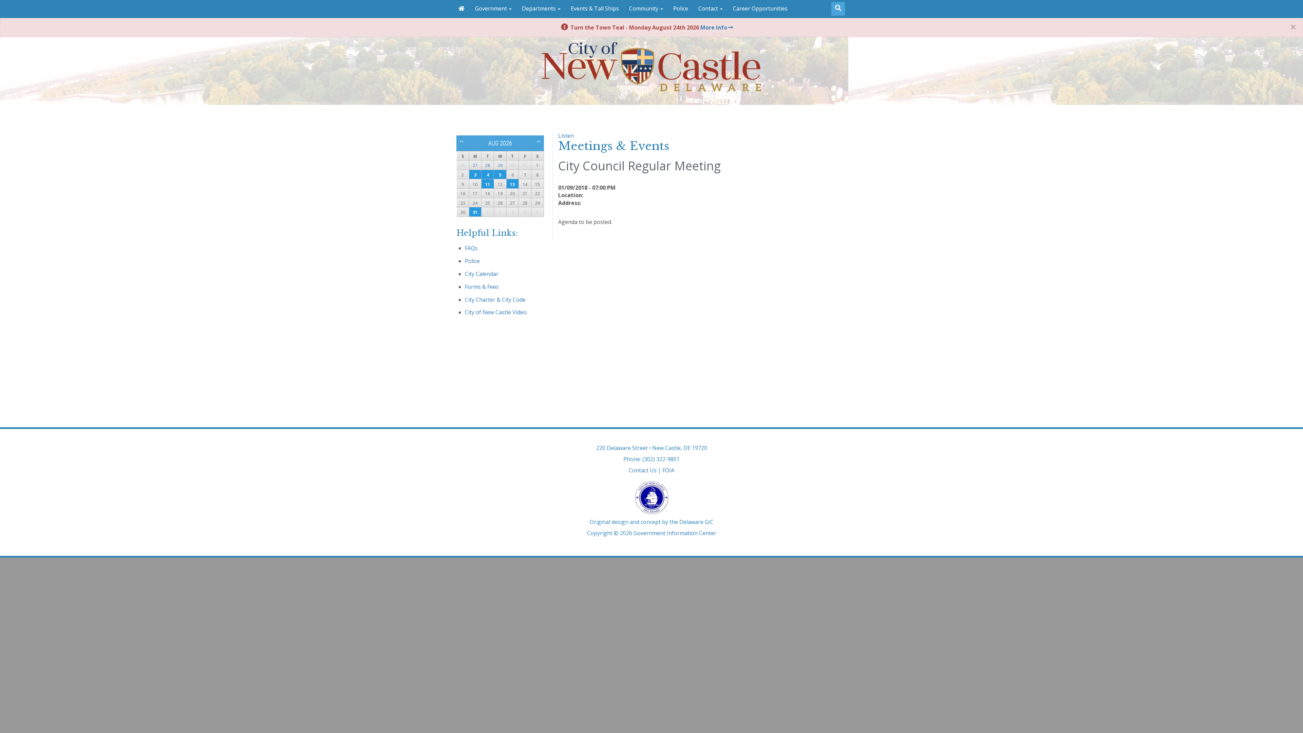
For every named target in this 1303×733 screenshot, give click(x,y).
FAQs (471, 248)
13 (512, 184)
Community (644, 8)
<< (461, 141)
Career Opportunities (760, 8)
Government (491, 8)
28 (487, 165)
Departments (539, 8)
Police (680, 8)
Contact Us (643, 470)
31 (475, 212)
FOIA (668, 470)
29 (500, 165)
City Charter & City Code (495, 299)
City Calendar (481, 274)
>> (539, 141)
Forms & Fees (482, 286)
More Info (713, 27)
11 (487, 184)
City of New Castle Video (496, 312)
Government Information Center (675, 533)
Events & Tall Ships (595, 8)
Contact (708, 8)
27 (475, 165)
